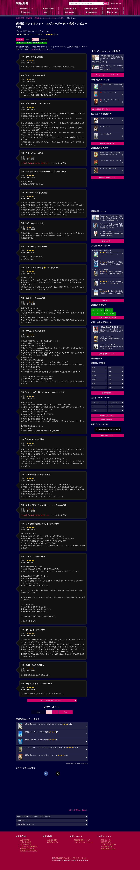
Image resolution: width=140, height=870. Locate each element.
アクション (95, 402)
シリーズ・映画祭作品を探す (107, 317)
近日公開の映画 (92, 9)
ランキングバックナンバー (83, 842)
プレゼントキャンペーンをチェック (107, 75)
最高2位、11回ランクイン (24, 34)
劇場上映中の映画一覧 (107, 143)
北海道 (94, 375)
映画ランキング (113, 9)
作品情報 (29, 18)
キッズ (110, 406)
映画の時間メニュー (26, 9)
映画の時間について (107, 435)
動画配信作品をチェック (107, 177)
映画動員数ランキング (82, 840)
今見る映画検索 (116, 3)
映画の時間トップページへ (25, 824)
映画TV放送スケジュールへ (107, 354)
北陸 (109, 379)
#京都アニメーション (39, 43)
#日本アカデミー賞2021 (24, 43)
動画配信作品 (92, 12)
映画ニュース (49, 12)
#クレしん (108, 310)
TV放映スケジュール (108, 844)
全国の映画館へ (107, 393)
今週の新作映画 (70, 9)
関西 (93, 372)
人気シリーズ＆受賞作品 (28, 846)
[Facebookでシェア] (46, 773)
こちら (32, 49)
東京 (93, 368)
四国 (109, 383)
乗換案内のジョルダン (63, 858)
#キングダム (110, 314)
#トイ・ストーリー (98, 314)
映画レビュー (107, 300)
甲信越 (94, 379)
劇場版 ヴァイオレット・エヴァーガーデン (49, 18)
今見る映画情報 (106, 846)
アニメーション (39, 34)
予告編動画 (70, 12)
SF (93, 406)
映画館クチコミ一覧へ (107, 416)
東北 (109, 375)
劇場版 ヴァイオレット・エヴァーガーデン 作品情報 (33, 816)
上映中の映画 (49, 9)
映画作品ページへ (22, 820)
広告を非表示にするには (77, 810)
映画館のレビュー (53, 842)
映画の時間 (20, 18)
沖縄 (109, 387)
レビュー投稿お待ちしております (51, 700)
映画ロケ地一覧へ (107, 419)
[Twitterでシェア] (58, 773)
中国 (93, 383)
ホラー (110, 410)
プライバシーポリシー (80, 858)
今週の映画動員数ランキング (101, 109)
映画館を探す (27, 12)
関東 (109, 368)
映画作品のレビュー (27, 848)
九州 (93, 387)
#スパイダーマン (97, 310)
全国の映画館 (52, 840)
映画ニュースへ (107, 241)
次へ (65, 712)
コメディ (95, 410)
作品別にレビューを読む (28, 851)
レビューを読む (113, 12)
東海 (109, 372)
